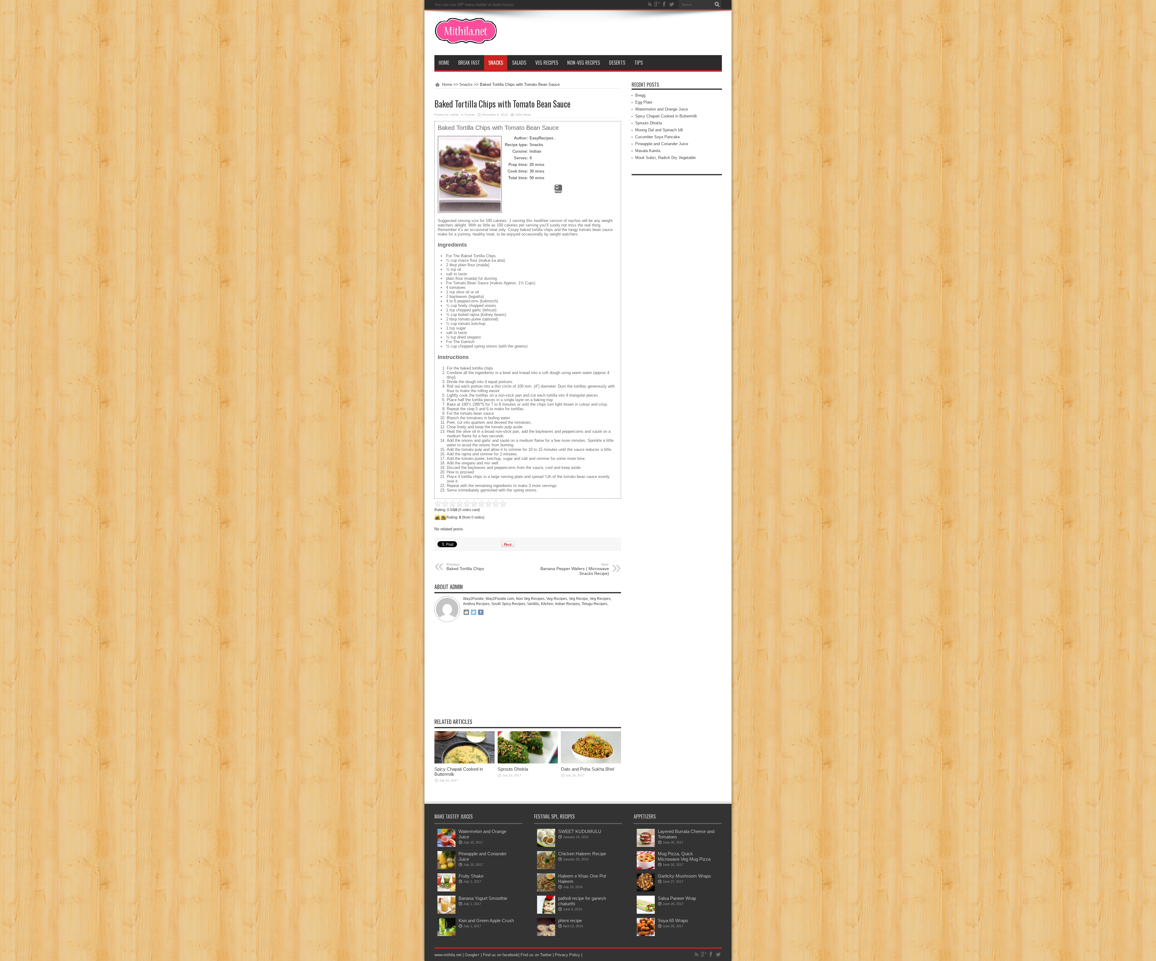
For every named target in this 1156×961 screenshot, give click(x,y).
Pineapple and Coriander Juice (661, 144)
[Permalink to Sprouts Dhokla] (528, 762)
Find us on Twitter (536, 955)
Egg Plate (643, 102)
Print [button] (558, 191)
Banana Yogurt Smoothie (482, 898)
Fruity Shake (470, 875)
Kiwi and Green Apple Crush (486, 920)
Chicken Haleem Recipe (582, 853)
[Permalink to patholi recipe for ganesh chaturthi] (546, 912)
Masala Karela (647, 150)
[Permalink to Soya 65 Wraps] (646, 934)
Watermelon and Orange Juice (661, 109)
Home (444, 62)
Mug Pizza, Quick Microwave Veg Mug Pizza (684, 856)
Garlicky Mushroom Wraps (684, 875)
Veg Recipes (546, 62)
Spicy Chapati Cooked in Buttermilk (666, 116)
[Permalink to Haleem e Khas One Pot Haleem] (546, 890)
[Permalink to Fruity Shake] (446, 890)
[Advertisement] (527, 674)
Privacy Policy (567, 955)
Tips (638, 62)
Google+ (472, 955)
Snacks (495, 62)
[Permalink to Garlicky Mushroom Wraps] (646, 890)
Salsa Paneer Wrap (677, 898)
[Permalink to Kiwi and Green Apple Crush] (446, 934)
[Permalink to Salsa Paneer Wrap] (646, 912)
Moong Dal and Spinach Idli (659, 130)
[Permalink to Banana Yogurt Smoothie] (446, 912)
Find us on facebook (500, 955)
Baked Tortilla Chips (465, 567)
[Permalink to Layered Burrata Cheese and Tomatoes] (646, 845)
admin (454, 114)
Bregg (640, 95)
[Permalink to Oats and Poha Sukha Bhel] (591, 762)
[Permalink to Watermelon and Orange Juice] (446, 845)
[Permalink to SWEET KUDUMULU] (546, 845)
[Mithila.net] (465, 40)
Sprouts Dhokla (513, 769)
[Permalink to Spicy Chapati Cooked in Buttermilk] (464, 762)
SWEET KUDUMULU (579, 831)
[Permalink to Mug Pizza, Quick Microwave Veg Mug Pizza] (646, 868)
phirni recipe (570, 920)
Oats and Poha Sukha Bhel (587, 769)
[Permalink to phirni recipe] (546, 934)
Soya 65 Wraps (673, 920)
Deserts (617, 62)
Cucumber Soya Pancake (657, 137)
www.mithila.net (447, 955)
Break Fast (469, 62)
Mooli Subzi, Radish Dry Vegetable (665, 157)
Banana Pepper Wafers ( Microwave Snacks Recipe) (574, 569)
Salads (519, 62)
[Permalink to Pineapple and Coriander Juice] (446, 868)
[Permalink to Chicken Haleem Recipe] (546, 868)
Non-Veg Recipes (583, 62)
